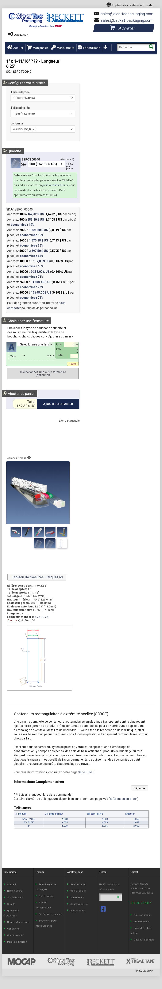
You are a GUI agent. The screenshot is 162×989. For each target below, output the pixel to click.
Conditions (13, 928)
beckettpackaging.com (127, 20)
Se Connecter (78, 884)
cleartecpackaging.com (127, 14)
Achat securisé (79, 904)
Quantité (12, 151)
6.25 (37, 616)
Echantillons (91, 48)
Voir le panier (78, 891)
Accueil (18, 48)
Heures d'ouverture (18, 922)
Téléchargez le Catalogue (46, 887)
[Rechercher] (151, 47)
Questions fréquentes (11, 913)
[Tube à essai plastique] (39, 543)
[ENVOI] (118, 897)
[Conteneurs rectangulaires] (27, 532)
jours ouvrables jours (55, 185)
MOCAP (148, 971)
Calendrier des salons (141, 931)
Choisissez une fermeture (25, 320)
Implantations (142, 921)
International (77, 910)
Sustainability (15, 897)
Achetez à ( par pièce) (41, 214)
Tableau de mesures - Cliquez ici (37, 577)
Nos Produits (46, 896)
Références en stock (123, 798)
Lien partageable (63, 425)
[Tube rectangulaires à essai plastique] (39, 532)
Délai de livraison (17, 941)
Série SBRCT (86, 772)
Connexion (21, 34)
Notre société (15, 891)
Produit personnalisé (43, 905)
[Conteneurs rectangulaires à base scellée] (50, 532)
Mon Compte (65, 48)
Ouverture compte (144, 939)
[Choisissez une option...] (20, 349)
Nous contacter (142, 915)
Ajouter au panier (19, 393)
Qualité (11, 904)
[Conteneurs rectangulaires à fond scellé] (62, 532)
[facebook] (104, 909)
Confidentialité (15, 935)
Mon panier (40, 48)
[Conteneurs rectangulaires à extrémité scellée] (16, 532)
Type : (13, 356)
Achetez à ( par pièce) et (41, 222)
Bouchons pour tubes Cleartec (46, 923)
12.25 (44, 616)
